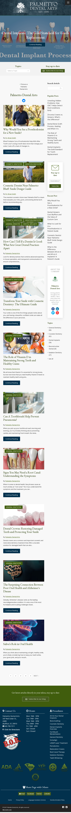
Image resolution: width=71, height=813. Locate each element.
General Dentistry (13, 336)
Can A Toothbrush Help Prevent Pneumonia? (21, 418)
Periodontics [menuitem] (54, 746)
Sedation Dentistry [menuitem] (57, 755)
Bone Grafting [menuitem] (55, 721)
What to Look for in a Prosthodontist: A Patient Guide (54, 227)
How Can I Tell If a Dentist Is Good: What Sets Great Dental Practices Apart (23, 245)
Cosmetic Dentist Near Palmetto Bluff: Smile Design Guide (20, 187)
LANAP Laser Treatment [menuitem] (59, 743)
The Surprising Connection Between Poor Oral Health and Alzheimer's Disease (23, 588)
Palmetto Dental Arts (12, 253)
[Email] (23, 100)
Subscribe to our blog (54, 71)
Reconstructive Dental (54, 347)
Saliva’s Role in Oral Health (18, 644)
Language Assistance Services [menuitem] (37, 800)
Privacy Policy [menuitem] (20, 800)
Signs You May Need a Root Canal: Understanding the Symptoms (22, 474)
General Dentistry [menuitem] (56, 737)
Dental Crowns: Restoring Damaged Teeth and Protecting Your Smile (23, 530)
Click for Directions (12, 729)
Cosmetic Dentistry (14, 164)
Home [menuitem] (10, 800)
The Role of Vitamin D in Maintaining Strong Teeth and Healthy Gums (19, 360)
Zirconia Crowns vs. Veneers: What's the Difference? (55, 117)
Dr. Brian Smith (10, 138)
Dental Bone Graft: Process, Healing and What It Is (54, 126)
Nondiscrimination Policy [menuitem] (57, 800)
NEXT (36, 676)
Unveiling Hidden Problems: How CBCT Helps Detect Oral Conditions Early (54, 105)
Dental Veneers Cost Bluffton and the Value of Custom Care (54, 215)
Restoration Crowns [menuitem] (57, 749)
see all (51, 359)
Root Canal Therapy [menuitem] (57, 752)
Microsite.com (7, 810)
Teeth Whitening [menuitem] (56, 758)
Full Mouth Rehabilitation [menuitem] (55, 733)
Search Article (53, 83)
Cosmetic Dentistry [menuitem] (57, 724)
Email (23, 794)
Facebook (30, 794)
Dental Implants (30, 224)
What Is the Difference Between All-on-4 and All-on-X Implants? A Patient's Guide (54, 253)
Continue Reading (35, 45)
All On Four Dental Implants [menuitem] (57, 717)
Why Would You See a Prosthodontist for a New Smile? (23, 131)
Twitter (39, 794)
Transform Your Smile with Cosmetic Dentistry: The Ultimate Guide (23, 302)
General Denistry (13, 224)
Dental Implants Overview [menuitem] (56, 728)
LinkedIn (47, 794)
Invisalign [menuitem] (53, 740)
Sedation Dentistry (33, 164)
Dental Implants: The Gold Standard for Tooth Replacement (54, 150)
